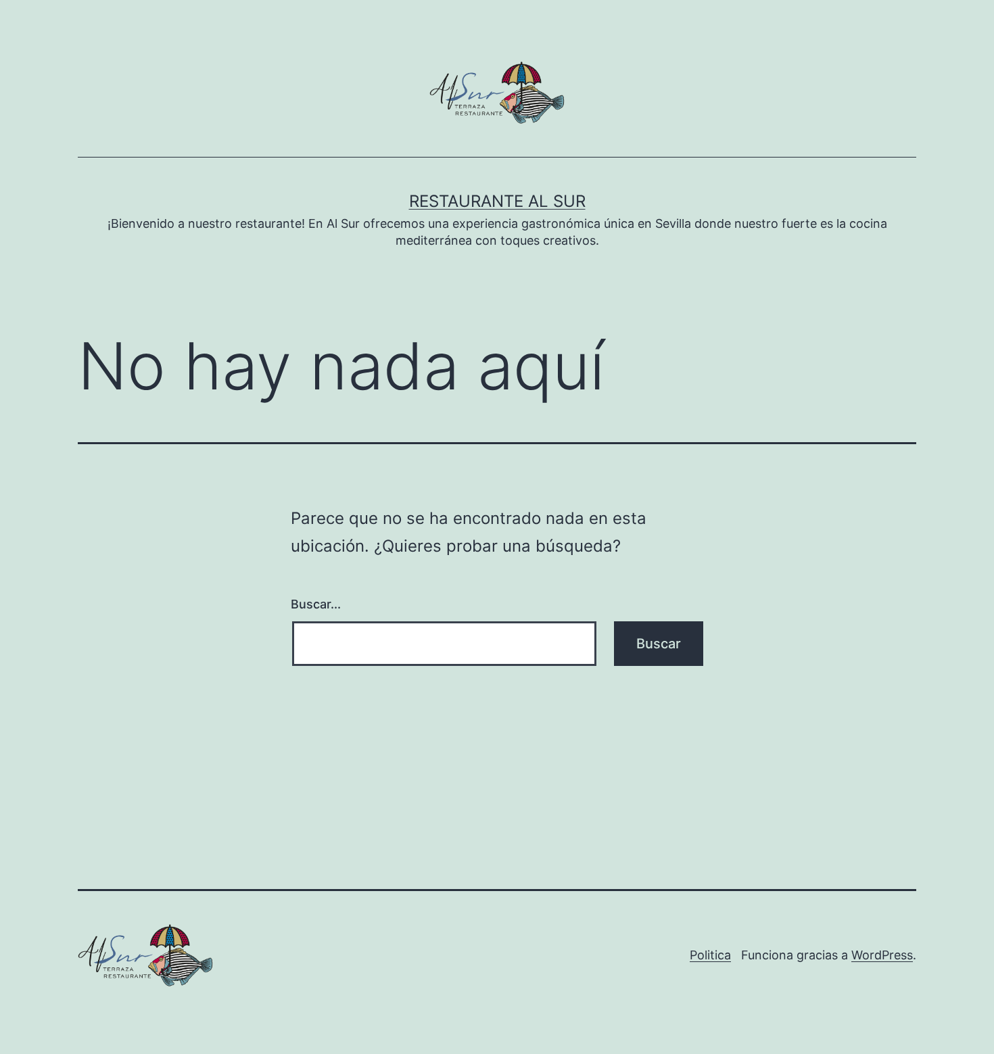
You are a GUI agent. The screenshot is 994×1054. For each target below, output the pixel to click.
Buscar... (316, 604)
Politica (710, 955)
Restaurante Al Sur (497, 201)
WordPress (882, 955)
